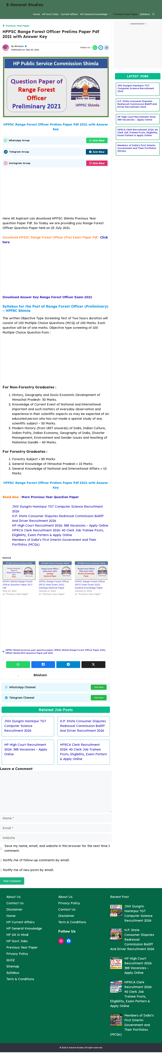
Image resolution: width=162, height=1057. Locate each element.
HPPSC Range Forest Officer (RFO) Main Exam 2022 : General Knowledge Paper (90, 584)
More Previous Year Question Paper (50, 497)
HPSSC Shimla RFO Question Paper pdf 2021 (29, 653)
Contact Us (15, 903)
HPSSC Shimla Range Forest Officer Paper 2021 (79, 650)
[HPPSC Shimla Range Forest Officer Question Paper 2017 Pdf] (19, 570)
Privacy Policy (17, 954)
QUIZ (10, 960)
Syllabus (145, 14)
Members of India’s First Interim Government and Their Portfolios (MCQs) (136, 148)
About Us (13, 897)
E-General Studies (24, 4)
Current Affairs (69, 14)
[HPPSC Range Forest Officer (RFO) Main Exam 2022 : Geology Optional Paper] (55, 570)
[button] (153, 14)
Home (36, 14)
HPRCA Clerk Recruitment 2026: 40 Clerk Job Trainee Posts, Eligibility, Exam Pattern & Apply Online (137, 132)
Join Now (98, 140)
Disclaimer (14, 909)
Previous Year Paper (126, 14)
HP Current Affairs (20, 922)
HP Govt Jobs (50, 14)
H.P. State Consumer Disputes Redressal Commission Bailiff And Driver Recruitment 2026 (83, 725)
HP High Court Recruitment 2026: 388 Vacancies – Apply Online (60, 525)
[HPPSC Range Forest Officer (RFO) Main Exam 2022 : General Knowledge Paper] (91, 570)
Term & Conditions (20, 979)
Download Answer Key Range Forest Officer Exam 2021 (47, 297)
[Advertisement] (56, 192)
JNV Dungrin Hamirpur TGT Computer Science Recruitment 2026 (25, 725)
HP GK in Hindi (17, 935)
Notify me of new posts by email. (28, 870)
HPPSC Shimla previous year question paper (29, 650)
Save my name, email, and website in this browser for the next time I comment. (57, 848)
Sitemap (12, 966)
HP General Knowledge (93, 14)
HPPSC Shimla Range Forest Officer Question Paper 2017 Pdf (17, 584)
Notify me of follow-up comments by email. (36, 860)
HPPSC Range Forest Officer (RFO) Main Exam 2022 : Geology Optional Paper (54, 584)
